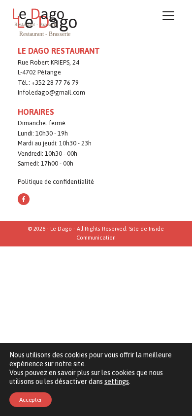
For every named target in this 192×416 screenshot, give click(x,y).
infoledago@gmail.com (51, 92)
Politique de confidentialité (56, 181)
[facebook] (24, 199)
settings (116, 381)
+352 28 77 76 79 (55, 82)
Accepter (30, 399)
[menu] (168, 17)
